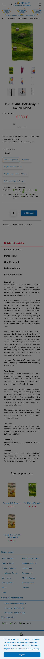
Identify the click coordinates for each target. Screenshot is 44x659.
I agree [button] (22, 655)
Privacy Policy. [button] (32, 648)
